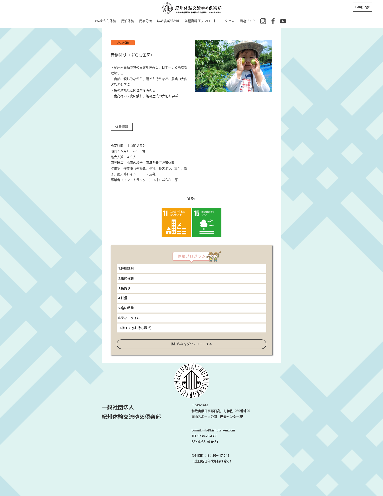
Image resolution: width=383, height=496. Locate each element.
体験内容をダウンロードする (191, 344)
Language (362, 7)
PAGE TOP (370, 477)
